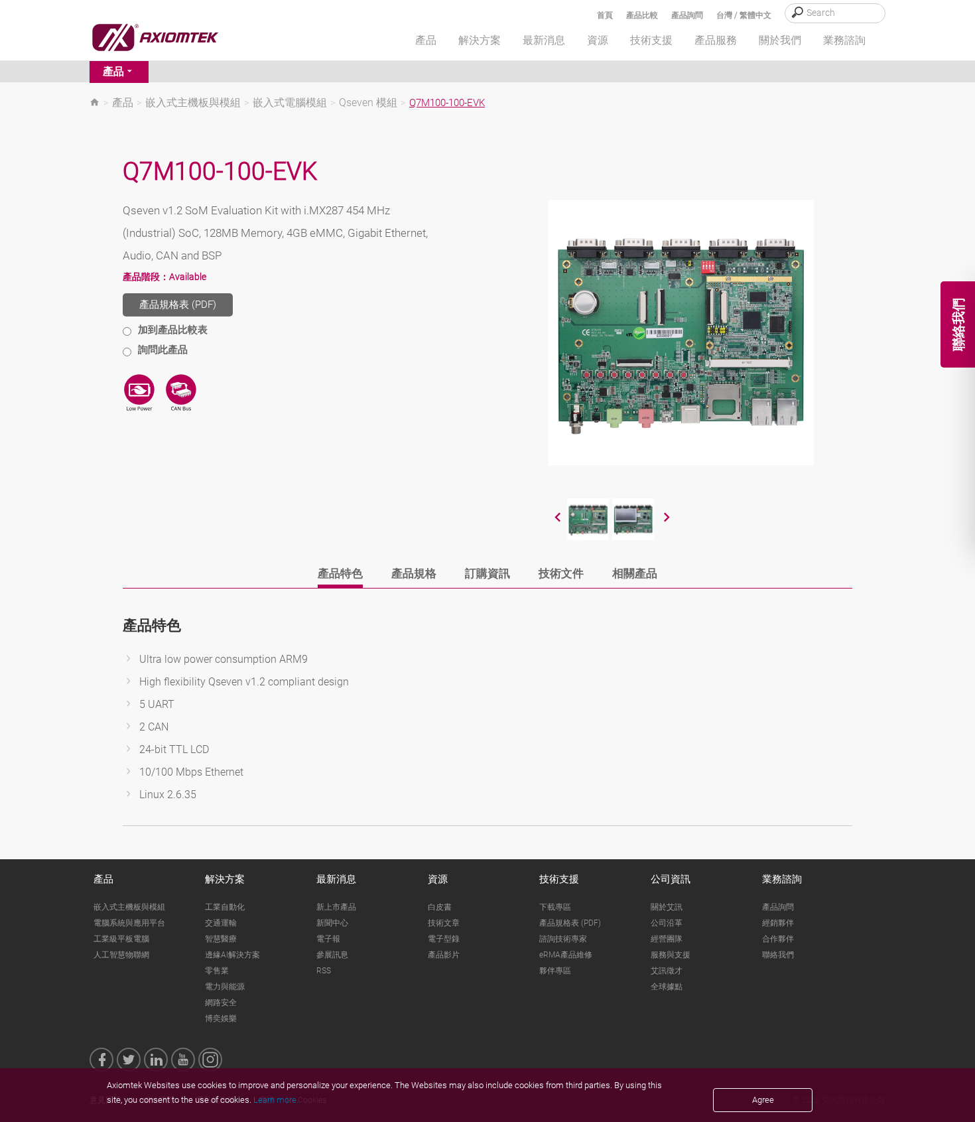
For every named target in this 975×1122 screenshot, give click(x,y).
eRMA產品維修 (565, 954)
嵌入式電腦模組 (290, 103)
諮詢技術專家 (563, 939)
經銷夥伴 (778, 923)
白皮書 (440, 907)
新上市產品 (336, 907)
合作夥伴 (778, 939)
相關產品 (634, 573)
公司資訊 (670, 879)
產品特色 (340, 573)
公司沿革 (666, 923)
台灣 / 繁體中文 (743, 15)
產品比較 (642, 15)
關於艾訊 (666, 907)
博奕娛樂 (221, 1018)
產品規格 (413, 573)
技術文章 (444, 923)
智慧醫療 (221, 939)
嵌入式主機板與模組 (193, 103)
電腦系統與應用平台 (129, 923)
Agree (763, 1100)
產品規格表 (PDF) (177, 305)
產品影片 (444, 954)
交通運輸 (221, 923)
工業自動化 (225, 907)
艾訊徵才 (666, 970)
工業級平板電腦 (121, 939)
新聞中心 (332, 923)
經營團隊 (666, 939)
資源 (438, 879)
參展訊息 (332, 954)
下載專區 (555, 907)
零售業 (217, 970)
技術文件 (561, 573)
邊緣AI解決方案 (232, 954)
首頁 (605, 15)
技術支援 (559, 879)
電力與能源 (225, 986)
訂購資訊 (487, 573)
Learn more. (275, 1100)
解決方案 (225, 879)
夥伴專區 (555, 970)
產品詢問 (687, 15)
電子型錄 (444, 939)
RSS (323, 970)
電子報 (328, 939)
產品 (113, 71)
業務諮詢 (782, 879)
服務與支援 (670, 954)
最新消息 (336, 879)
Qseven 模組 (368, 103)
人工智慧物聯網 (121, 954)
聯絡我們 (778, 954)
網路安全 (221, 1002)
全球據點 (666, 986)
